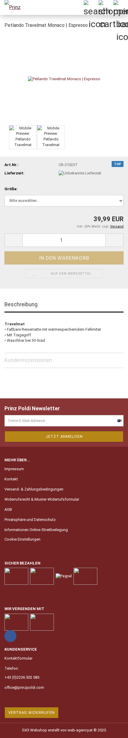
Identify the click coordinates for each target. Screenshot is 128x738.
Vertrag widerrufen (31, 712)
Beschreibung (21, 304)
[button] (13, 240)
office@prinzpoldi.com (24, 687)
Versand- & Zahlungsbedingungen (33, 489)
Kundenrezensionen (28, 360)
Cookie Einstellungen (22, 539)
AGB (8, 509)
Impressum (14, 469)
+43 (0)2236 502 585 (21, 677)
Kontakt (11, 479)
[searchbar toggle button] (90, 7)
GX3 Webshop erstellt (41, 730)
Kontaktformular (18, 658)
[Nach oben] (112, 729)
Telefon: (11, 668)
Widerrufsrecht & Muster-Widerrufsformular (41, 499)
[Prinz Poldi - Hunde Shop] (15, 7)
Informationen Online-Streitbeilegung (36, 529)
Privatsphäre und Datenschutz (30, 519)
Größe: (11, 189)
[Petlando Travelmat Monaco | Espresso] (64, 78)
